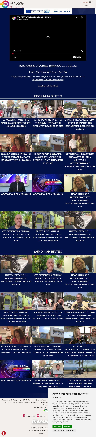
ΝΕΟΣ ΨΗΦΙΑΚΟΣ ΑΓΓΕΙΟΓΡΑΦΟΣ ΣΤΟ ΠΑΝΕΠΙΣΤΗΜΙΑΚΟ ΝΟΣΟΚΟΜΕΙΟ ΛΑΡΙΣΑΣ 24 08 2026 (79, 200)
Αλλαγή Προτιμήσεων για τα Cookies (22, 402)
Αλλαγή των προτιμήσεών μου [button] (64, 430)
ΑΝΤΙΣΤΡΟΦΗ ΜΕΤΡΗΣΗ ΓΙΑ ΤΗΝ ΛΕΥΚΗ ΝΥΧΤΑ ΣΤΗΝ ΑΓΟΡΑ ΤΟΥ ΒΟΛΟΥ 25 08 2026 (48, 123)
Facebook (30, 416)
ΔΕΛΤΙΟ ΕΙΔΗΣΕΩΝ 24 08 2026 (48, 194)
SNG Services (29, 400)
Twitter (42, 416)
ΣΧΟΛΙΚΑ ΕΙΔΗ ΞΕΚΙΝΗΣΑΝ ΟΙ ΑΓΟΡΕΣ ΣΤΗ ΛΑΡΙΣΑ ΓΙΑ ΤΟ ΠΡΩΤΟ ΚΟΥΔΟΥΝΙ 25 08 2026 (16, 157)
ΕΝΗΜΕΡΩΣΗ (40, 407)
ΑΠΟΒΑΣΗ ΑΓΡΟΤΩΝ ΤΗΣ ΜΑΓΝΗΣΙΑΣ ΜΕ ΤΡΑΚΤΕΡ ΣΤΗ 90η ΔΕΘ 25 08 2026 (16, 123)
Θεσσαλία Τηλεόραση (11, 400)
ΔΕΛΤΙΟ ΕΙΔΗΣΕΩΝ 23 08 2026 (16, 380)
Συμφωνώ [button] (57, 426)
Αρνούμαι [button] (67, 426)
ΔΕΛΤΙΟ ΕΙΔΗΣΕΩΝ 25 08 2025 (16, 194)
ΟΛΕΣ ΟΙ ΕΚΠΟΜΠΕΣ (48, 86)
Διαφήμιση (42, 400)
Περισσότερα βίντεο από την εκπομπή (48, 80)
